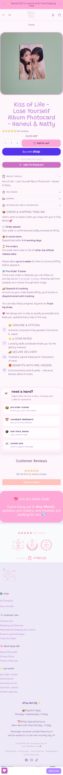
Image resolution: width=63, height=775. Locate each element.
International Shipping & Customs (18, 629)
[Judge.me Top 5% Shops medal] (31, 545)
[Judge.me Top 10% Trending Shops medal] (45, 545)
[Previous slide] (3, 4)
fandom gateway (8, 691)
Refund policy (10, 751)
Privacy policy (23, 751)
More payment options (31, 159)
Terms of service (37, 751)
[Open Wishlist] (4, 771)
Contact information (31, 754)
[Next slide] (60, 4)
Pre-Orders (11, 192)
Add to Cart (54, 771)
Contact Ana (6, 621)
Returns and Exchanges (12, 634)
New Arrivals (7, 606)
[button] (9, 131)
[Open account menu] (53, 15)
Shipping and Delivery (11, 625)
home (31, 24)
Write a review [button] (31, 482)
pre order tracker (9, 674)
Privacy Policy (7, 656)
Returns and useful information (22, 205)
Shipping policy (51, 751)
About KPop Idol (8, 652)
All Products (6, 600)
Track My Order (8, 638)
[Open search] (9, 15)
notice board (6, 678)
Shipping (10, 199)
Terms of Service (9, 660)
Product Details (14, 176)
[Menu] (3, 15)
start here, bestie (9, 687)
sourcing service (8, 683)
